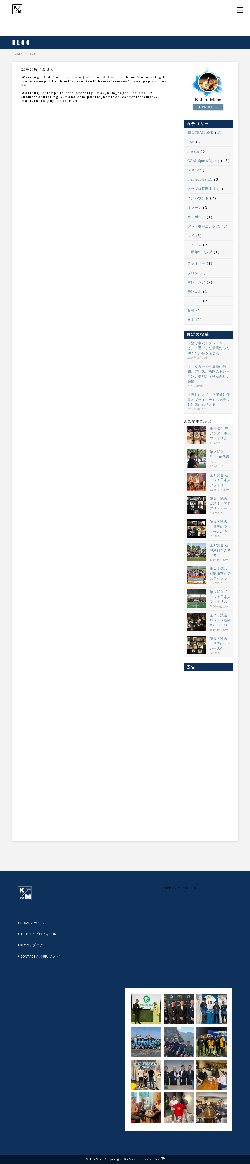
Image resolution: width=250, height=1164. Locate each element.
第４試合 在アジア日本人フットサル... (220, 433)
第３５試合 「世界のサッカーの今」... (220, 643)
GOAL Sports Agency (204, 161)
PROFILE (209, 107)
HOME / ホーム (31, 923)
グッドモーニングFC (204, 226)
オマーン (195, 208)
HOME (17, 53)
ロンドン (195, 301)
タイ (191, 236)
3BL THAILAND (200, 132)
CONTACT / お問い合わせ (39, 957)
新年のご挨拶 (201, 252)
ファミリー (196, 263)
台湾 (191, 310)
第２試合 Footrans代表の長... (219, 457)
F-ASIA (193, 151)
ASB (191, 142)
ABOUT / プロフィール (37, 934)
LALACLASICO (200, 179)
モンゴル (195, 291)
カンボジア (196, 217)
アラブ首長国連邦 (202, 189)
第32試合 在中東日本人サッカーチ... (220, 550)
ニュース (195, 245)
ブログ (193, 273)
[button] (146, 1009)
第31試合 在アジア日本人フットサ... (220, 480)
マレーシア (196, 282)
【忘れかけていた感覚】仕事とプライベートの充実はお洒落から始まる (209, 399)
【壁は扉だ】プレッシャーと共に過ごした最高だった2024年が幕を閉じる (209, 348)
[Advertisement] (208, 752)
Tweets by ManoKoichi (178, 888)
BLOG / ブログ (31, 945)
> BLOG (31, 53)
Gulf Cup (194, 170)
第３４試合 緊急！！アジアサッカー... (220, 503)
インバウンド (198, 198)
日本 (191, 319)
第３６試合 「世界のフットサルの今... (220, 526)
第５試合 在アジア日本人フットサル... (220, 597)
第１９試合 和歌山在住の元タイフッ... (220, 573)
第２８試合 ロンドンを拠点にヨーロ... (220, 620)
